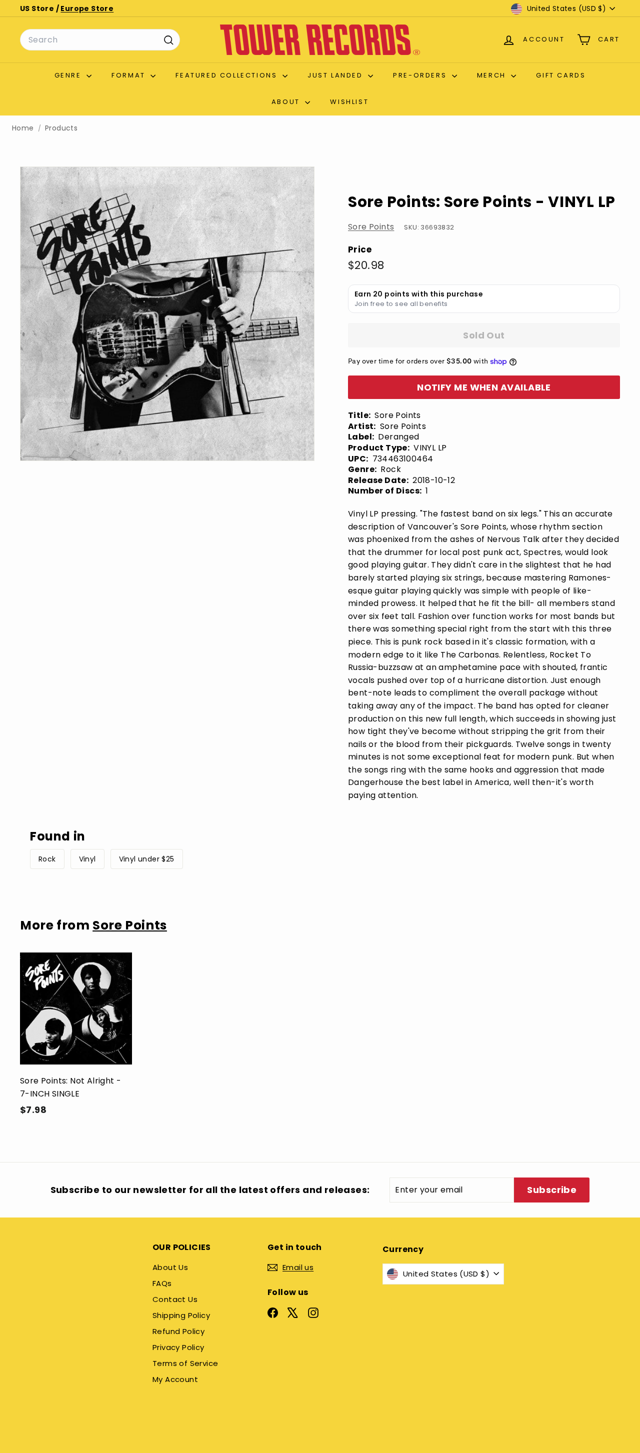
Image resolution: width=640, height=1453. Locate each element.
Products (61, 128)
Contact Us (175, 1299)
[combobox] (100, 40)
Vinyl (87, 859)
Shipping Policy (181, 1315)
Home (23, 128)
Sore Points (371, 226)
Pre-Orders (421, 75)
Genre (69, 75)
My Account (175, 1379)
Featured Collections (228, 75)
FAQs (162, 1283)
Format (130, 75)
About (287, 101)
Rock (47, 859)
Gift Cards (561, 75)
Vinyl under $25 (146, 859)
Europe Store (87, 9)
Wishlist (349, 101)
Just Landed (337, 75)
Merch (493, 75)
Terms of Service (185, 1363)
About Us (170, 1267)
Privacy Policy (178, 1347)
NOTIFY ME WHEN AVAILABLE (484, 387)
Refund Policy (178, 1331)
